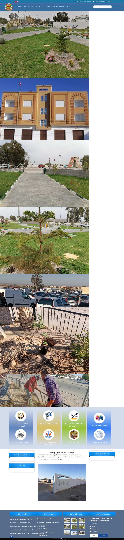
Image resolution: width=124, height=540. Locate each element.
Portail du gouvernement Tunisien (21, 519)
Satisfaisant (95, 529)
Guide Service (63, 7)
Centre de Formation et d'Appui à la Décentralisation (27, 533)
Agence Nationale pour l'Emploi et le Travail (24, 530)
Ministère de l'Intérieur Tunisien (20, 523)
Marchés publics (52, 7)
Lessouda (27, 7)
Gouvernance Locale (38, 7)
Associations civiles (99, 426)
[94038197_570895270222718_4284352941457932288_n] (67, 520)
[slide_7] (81, 533)
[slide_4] (81, 526)
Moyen (94, 526)
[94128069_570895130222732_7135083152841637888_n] (74, 520)
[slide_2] (67, 526)
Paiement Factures (99, 442)
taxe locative (74, 442)
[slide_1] (81, 520)
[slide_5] (67, 533)
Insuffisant (95, 531)
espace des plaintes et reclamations (74, 424)
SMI (59, 539)
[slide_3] (74, 526)
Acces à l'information (48, 423)
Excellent (94, 523)
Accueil (19, 7)
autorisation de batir (20, 442)
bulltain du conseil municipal (20, 424)
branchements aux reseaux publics (48, 443)
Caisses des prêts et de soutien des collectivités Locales (27, 526)
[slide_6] (74, 533)
